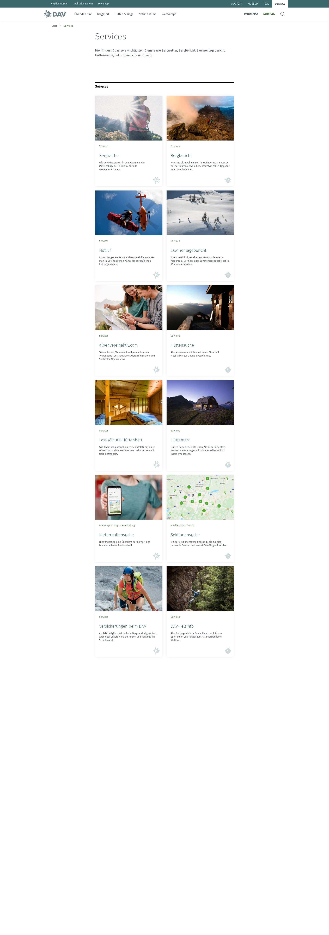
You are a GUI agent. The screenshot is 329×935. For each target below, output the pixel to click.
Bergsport (103, 14)
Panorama (251, 13)
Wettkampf (169, 14)
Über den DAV (83, 14)
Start (54, 25)
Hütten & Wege (124, 14)
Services (269, 13)
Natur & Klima (147, 14)
